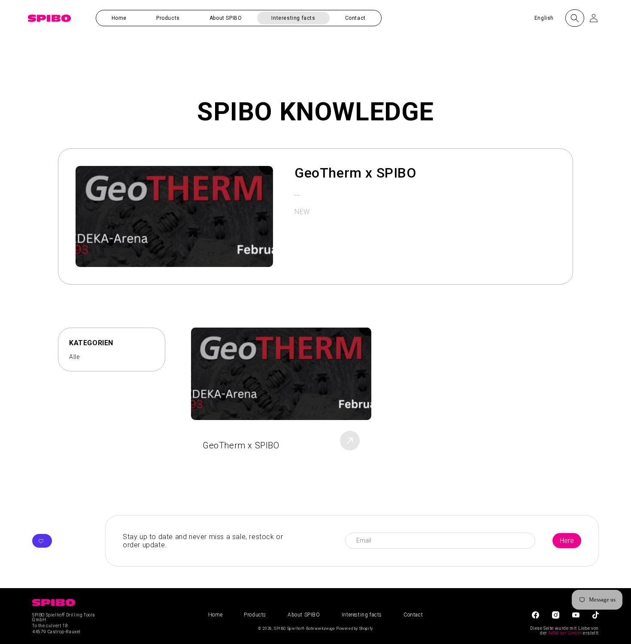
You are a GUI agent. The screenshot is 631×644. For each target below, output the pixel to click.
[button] (168, 18)
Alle (74, 356)
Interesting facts (362, 615)
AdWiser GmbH (565, 633)
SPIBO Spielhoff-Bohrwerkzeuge (304, 628)
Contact (413, 615)
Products (255, 615)
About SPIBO (304, 615)
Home (215, 615)
